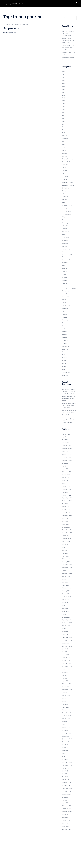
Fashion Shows (66, 211)
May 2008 (65, 817)
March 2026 (65, 443)
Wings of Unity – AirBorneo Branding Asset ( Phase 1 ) (68, 40)
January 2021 (66, 509)
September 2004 (67, 829)
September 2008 (67, 811)
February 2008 (66, 820)
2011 (63, 83)
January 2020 (66, 527)
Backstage (65, 138)
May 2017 (65, 608)
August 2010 (66, 768)
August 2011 (65, 742)
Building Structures (67, 159)
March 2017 (65, 611)
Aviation (64, 135)
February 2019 (66, 559)
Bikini (63, 144)
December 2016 (67, 620)
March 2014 (65, 681)
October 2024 (66, 457)
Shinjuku (64, 337)
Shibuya (64, 331)
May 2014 (65, 675)
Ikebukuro (65, 240)
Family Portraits (67, 205)
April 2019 (65, 553)
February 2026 (66, 445)
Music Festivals (66, 297)
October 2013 (66, 692)
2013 (63, 89)
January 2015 (66, 660)
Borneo (64, 150)
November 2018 (67, 567)
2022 (63, 115)
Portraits (64, 317)
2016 (63, 98)
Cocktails (65, 176)
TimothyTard (66, 403)
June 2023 (65, 480)
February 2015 (66, 657)
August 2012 (66, 718)
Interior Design (66, 249)
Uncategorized (66, 372)
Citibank (64, 170)
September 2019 (67, 538)
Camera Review (66, 162)
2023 (63, 118)
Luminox (64, 274)
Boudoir (64, 153)
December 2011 (66, 733)
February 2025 (66, 454)
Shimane (64, 334)
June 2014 (65, 672)
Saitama (64, 323)
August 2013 (66, 695)
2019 (63, 106)
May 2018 (65, 582)
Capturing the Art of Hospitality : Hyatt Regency (68, 48)
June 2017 (65, 605)
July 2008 (65, 814)
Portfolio (25, 24)
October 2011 (66, 736)
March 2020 (65, 524)
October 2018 (66, 570)
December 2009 (67, 788)
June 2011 (65, 748)
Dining (64, 191)
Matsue (64, 286)
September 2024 (67, 460)
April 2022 (65, 492)
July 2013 (65, 698)
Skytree (64, 343)
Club (63, 173)
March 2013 (65, 707)
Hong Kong (65, 237)
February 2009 (66, 806)
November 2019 (67, 533)
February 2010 (66, 782)
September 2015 (67, 646)
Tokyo (64, 360)
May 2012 (65, 721)
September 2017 (67, 597)
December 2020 (67, 512)
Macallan (64, 277)
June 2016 (65, 628)
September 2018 (67, 573)
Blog (63, 147)
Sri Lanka (65, 349)
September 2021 (67, 501)
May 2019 (65, 550)
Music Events (66, 294)
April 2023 (65, 483)
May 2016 (65, 631)
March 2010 (65, 779)
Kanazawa (65, 262)
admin (64, 396)
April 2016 (65, 634)
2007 (63, 72)
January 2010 (66, 785)
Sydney (13, 846)
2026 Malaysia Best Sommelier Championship (68, 33)
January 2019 (66, 562)
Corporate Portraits (68, 185)
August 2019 (66, 541)
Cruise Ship (65, 188)
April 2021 (65, 504)
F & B (20, 24)
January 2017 (66, 617)
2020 (63, 109)
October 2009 (66, 794)
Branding (64, 156)
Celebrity (65, 165)
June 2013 (65, 701)
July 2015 (65, 649)
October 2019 (66, 535)
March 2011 (65, 756)
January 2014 (66, 687)
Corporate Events (67, 182)
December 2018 (67, 565)
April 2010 (65, 777)
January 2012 (66, 730)
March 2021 (65, 506)
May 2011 (65, 750)
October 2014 (66, 669)
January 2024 (66, 475)
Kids (63, 265)
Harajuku (64, 228)
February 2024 (66, 472)
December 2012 (67, 713)
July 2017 (65, 602)
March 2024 (65, 469)
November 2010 (67, 765)
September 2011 (67, 739)
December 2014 (67, 663)
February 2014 (66, 684)
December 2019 (67, 530)
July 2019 (65, 544)
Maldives (64, 283)
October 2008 (66, 808)
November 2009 (67, 791)
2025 (63, 124)
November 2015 (67, 640)
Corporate (65, 179)
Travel (64, 366)
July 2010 (65, 771)
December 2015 (67, 637)
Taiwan (64, 352)
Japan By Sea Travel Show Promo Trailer (69, 398)
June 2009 (65, 797)
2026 (63, 127)
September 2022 (67, 489)
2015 (63, 95)
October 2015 (66, 643)
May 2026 (65, 437)
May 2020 (65, 521)
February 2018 (66, 588)
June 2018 (65, 579)
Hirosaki (64, 234)
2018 (63, 104)
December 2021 (67, 498)
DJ (63, 194)
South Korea (65, 346)
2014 (63, 92)
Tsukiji (64, 369)
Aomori (64, 130)
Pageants (65, 308)
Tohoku (64, 358)
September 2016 (67, 623)
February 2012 (66, 727)
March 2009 (65, 803)
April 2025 (65, 451)
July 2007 (65, 823)
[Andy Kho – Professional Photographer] (14, 3)
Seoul (63, 329)
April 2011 (65, 753)
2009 (63, 77)
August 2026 (66, 434)
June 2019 (65, 547)
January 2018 (66, 591)
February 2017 (66, 614)
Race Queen (65, 320)
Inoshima (64, 246)
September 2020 (67, 515)
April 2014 (65, 678)
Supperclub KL (12, 28)
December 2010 (67, 762)
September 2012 (67, 716)
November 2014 (67, 666)
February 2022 (66, 495)
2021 (63, 112)
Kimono (64, 268)
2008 (63, 75)
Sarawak (64, 326)
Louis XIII (64, 271)
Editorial (64, 199)
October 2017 (66, 594)
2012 (63, 86)
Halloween (65, 226)
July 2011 (65, 745)
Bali (63, 141)
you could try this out (68, 389)
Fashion (64, 208)
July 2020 (65, 518)
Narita (64, 299)
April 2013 (65, 704)
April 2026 (65, 440)
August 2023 (66, 477)
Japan (64, 252)
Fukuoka (64, 217)
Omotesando (66, 305)
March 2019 (65, 556)
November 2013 (67, 689)
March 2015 (65, 655)
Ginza (64, 220)
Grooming (65, 223)
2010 (63, 80)
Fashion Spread (66, 214)
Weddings (65, 375)
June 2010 (65, 774)
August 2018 (66, 576)
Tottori (64, 363)
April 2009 (65, 800)
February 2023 (66, 486)
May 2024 (65, 466)
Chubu (64, 167)
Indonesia (65, 243)
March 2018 (65, 585)
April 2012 (65, 724)
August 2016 (66, 626)
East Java (65, 196)
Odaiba (64, 302)
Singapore (65, 340)
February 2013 (66, 710)
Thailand (64, 355)
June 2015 (65, 652)
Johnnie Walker (66, 260)
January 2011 (66, 759)
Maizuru (64, 280)
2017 (16, 24)
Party (63, 311)
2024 (63, 121)
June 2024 (65, 463)
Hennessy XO (66, 231)
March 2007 (65, 826)
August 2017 (66, 599)
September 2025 (67, 448)
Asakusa (64, 133)
